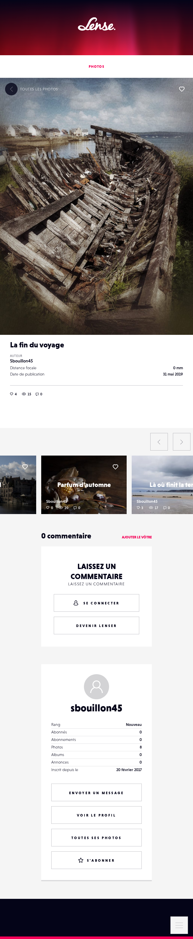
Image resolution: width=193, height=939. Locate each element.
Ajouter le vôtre (137, 537)
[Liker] (181, 89)
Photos (96, 67)
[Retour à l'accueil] (96, 24)
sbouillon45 (96, 708)
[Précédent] (159, 442)
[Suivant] (181, 442)
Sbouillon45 (21, 360)
